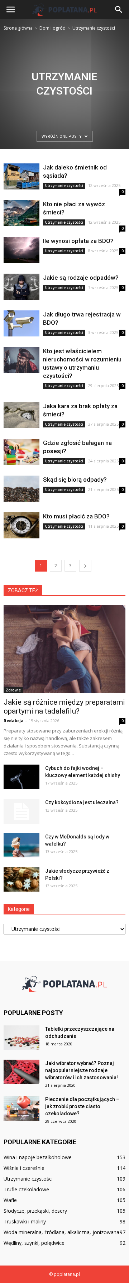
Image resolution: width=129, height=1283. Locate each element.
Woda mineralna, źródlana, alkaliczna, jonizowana (61, 1232)
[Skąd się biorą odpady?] (21, 489)
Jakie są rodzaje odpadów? (81, 277)
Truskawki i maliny (25, 1221)
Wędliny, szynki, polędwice (34, 1242)
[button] (119, 9)
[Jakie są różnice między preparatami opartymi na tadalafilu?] (64, 649)
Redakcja (14, 720)
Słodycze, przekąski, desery (35, 1210)
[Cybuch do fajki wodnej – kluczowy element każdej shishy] (21, 777)
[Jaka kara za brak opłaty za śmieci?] (21, 415)
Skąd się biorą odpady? (75, 479)
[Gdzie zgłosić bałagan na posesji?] (21, 452)
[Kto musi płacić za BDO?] (21, 525)
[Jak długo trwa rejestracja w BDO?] (21, 323)
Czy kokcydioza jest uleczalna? (82, 802)
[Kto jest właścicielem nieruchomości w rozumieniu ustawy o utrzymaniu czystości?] (21, 360)
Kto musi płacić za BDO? (76, 516)
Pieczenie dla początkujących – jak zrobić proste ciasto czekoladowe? (82, 1106)
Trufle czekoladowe (26, 1189)
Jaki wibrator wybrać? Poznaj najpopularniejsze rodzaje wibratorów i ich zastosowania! (81, 1070)
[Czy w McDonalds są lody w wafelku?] (21, 845)
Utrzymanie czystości (64, 185)
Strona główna (18, 28)
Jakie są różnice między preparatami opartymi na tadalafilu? (64, 706)
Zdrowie (13, 690)
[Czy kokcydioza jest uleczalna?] (21, 811)
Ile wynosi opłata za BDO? (78, 240)
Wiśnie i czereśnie (24, 1168)
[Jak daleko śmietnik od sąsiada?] (21, 176)
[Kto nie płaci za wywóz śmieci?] (21, 213)
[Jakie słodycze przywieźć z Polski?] (21, 879)
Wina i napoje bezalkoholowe (38, 1157)
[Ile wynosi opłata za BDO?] (21, 250)
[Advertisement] (64, 100)
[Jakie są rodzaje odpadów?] (21, 287)
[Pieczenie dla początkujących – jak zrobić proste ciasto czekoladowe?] (21, 1108)
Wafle (10, 1200)
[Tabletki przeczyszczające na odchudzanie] (21, 1037)
